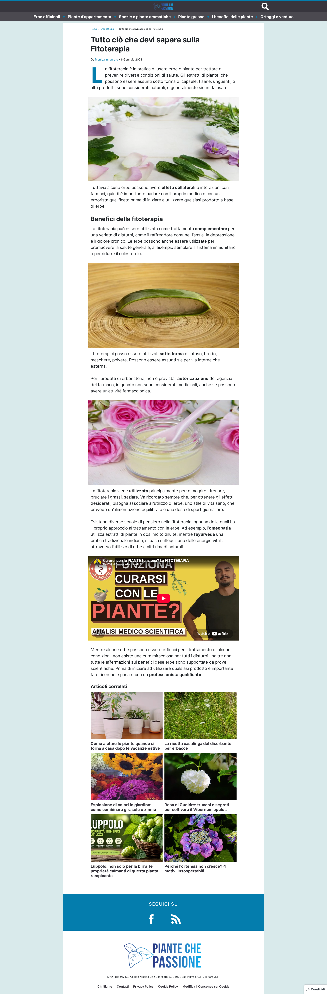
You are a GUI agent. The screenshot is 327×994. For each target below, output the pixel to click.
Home (94, 28)
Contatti (123, 986)
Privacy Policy (143, 986)
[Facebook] (151, 919)
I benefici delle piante (232, 16)
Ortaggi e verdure (277, 16)
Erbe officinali (46, 16)
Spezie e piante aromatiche (145, 16)
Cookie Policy (168, 986)
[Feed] (176, 919)
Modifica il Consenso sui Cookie (206, 986)
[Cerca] (265, 6)
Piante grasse (191, 16)
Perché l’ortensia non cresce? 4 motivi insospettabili (195, 868)
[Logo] (163, 6)
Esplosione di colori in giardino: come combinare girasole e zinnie (123, 807)
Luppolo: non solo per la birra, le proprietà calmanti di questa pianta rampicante (124, 871)
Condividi (318, 989)
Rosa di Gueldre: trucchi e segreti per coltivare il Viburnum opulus (196, 807)
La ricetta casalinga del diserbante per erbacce (197, 746)
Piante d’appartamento (89, 16)
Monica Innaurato (106, 59)
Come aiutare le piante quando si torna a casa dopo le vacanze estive (125, 746)
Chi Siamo (104, 986)
